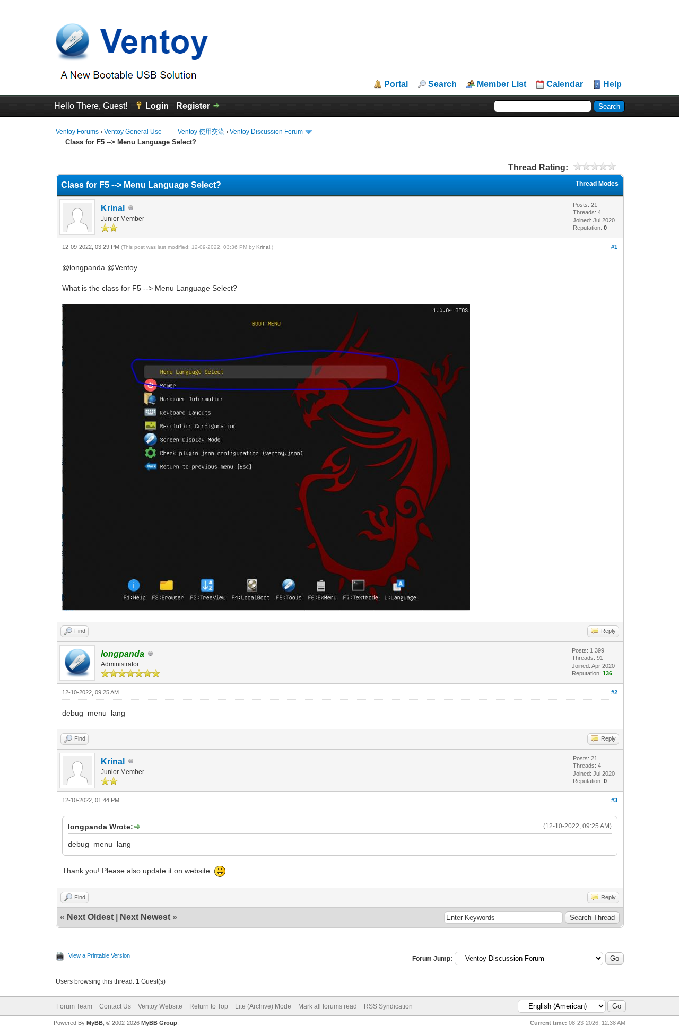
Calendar (564, 84)
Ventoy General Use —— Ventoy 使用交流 (164, 131)
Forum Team (74, 1006)
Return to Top (208, 1006)
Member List (501, 84)
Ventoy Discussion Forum (266, 131)
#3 (614, 800)
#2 (614, 692)
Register (193, 105)
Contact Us (115, 1006)
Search (442, 84)
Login (157, 105)
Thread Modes (597, 183)
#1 (614, 247)
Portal (396, 84)
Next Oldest (90, 917)
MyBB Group (159, 1023)
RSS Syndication (388, 1006)
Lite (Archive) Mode (263, 1006)
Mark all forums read (327, 1006)
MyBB (94, 1023)
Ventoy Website (160, 1006)
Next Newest (145, 917)
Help (612, 84)
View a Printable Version (99, 955)
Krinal (113, 208)
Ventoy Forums (77, 131)
